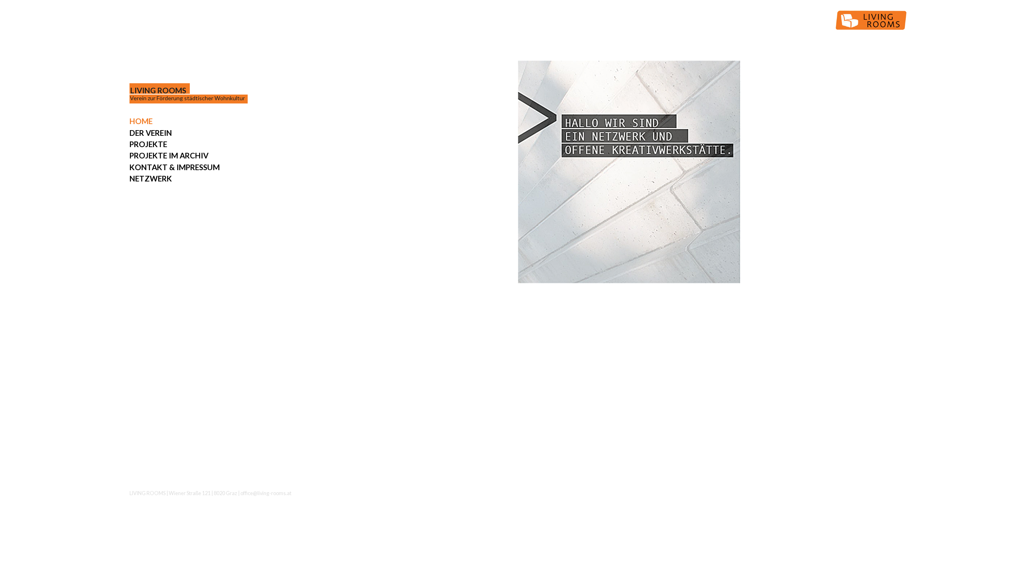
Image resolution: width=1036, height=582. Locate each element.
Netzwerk (151, 178)
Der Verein (151, 132)
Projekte (148, 144)
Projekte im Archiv (169, 155)
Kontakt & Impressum (175, 167)
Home (141, 121)
